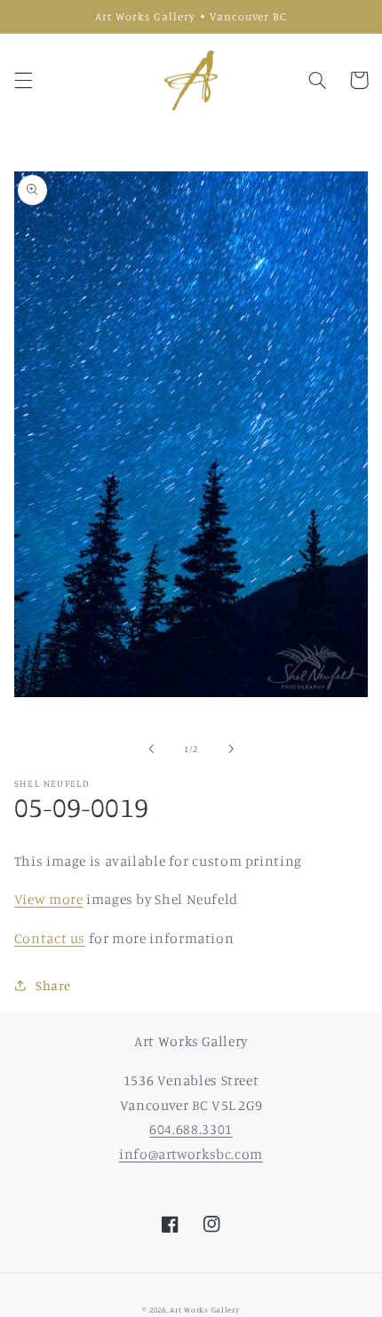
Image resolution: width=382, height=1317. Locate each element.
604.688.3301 (191, 1129)
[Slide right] (231, 748)
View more (49, 899)
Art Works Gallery (205, 1309)
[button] (23, 80)
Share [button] (53, 985)
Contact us (49, 938)
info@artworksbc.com (191, 1154)
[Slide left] (151, 748)
